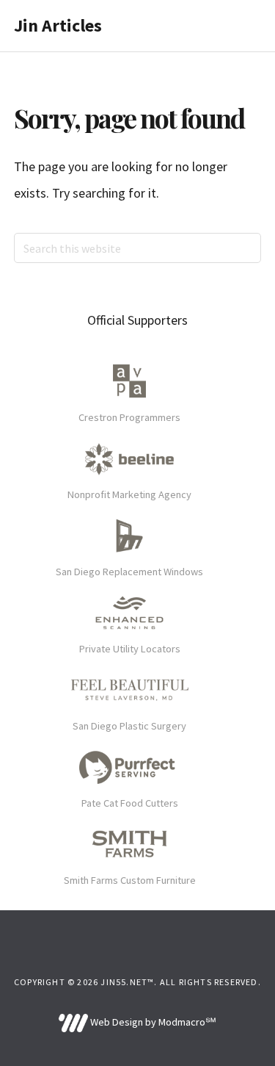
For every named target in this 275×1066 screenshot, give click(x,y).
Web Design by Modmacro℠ (152, 1022)
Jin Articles (58, 25)
